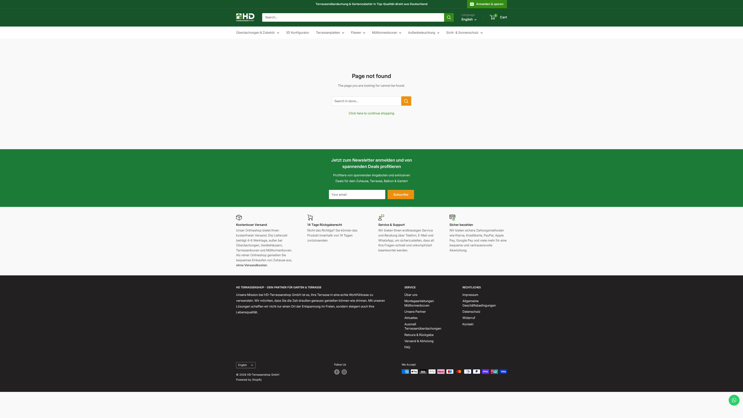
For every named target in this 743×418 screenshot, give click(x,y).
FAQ (407, 347)
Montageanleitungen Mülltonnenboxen (419, 303)
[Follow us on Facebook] (337, 372)
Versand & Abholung (419, 341)
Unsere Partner (415, 312)
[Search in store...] (406, 101)
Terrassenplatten (328, 32)
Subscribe (400, 194)
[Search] (449, 17)
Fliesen (356, 32)
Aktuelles (411, 318)
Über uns (410, 295)
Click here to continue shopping (371, 113)
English (242, 365)
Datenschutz (471, 312)
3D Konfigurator (297, 32)
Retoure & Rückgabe (419, 335)
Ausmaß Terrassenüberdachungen (422, 326)
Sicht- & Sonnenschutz (462, 32)
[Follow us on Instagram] (344, 372)
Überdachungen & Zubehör (255, 32)
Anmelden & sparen (489, 4)
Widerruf (468, 318)
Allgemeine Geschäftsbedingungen (479, 303)
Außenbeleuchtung (421, 32)
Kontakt (467, 324)
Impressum (470, 295)
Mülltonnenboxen (384, 32)
